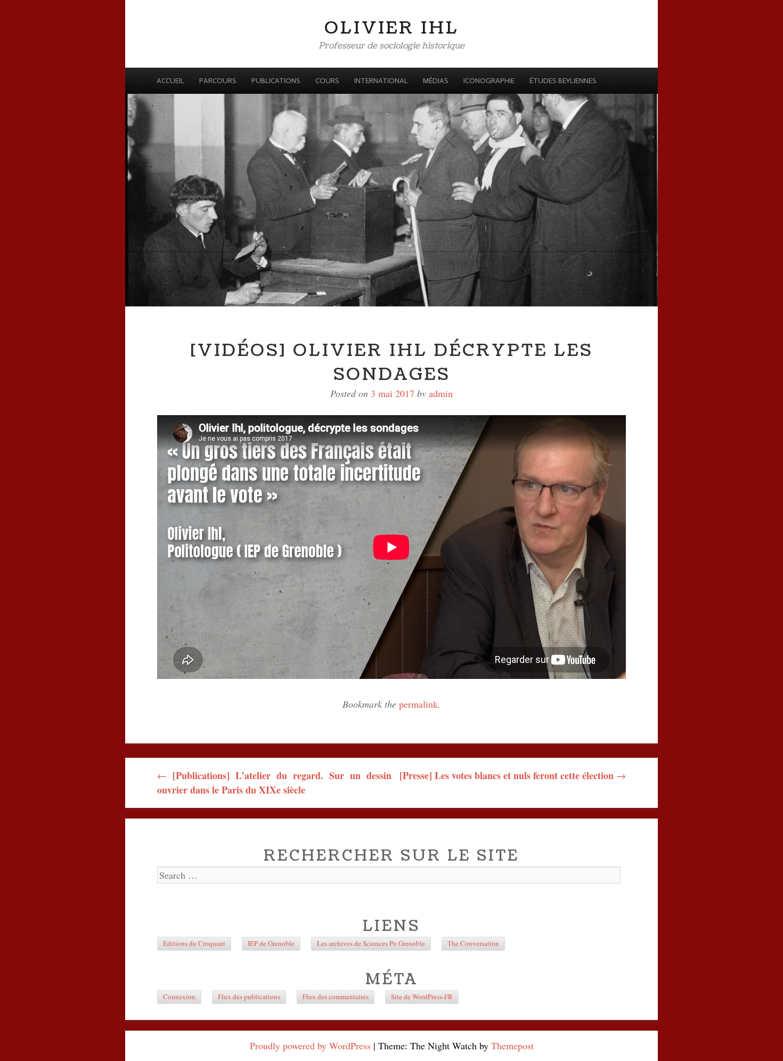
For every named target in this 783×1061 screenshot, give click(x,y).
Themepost (512, 1045)
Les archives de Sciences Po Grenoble (371, 943)
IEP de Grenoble (271, 943)
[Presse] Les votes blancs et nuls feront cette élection (512, 775)
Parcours (217, 80)
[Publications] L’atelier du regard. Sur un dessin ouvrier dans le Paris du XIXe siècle (274, 782)
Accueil (170, 80)
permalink (418, 704)
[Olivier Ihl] (391, 187)
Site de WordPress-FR (422, 996)
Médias (435, 80)
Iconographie (489, 80)
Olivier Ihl (391, 28)
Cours (327, 80)
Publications (275, 80)
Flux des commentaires (336, 996)
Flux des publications (249, 996)
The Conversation (473, 943)
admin (441, 393)
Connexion (179, 996)
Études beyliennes (563, 80)
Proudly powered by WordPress (310, 1045)
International (381, 80)
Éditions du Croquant (194, 943)
